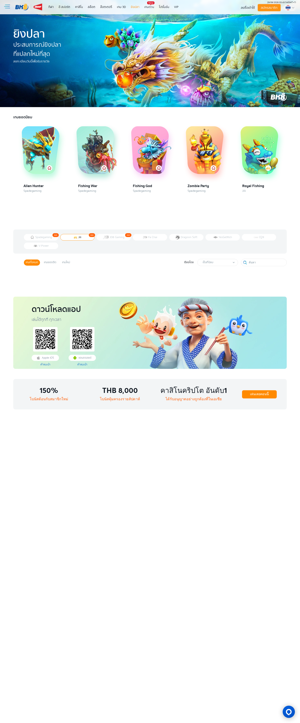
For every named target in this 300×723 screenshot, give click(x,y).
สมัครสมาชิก (269, 7)
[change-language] (290, 7)
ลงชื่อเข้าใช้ (248, 7)
